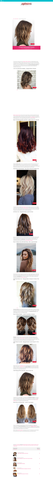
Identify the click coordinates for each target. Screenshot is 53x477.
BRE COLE (23, 48)
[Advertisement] (26, 12)
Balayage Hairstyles (25, 444)
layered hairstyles (20, 445)
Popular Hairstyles (16, 18)
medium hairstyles (26, 445)
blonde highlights (32, 117)
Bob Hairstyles (28, 444)
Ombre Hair (35, 445)
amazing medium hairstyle (29, 240)
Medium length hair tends (16, 115)
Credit (17, 162)
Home (13, 18)
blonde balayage (23, 277)
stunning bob (21, 366)
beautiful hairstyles (20, 430)
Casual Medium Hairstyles (33, 444)
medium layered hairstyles (30, 445)
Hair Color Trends (16, 445)
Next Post (38, 449)
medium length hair (22, 338)
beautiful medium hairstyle (26, 61)
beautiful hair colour (23, 365)
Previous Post (15, 449)
